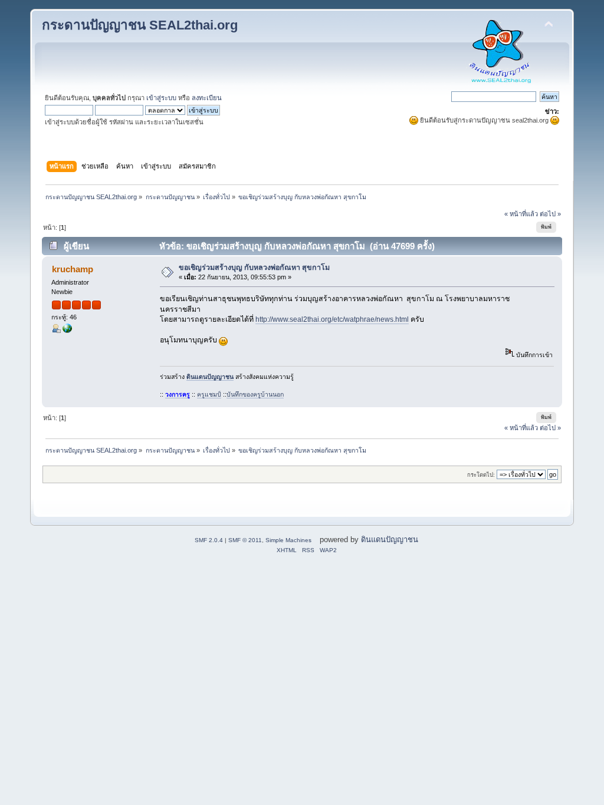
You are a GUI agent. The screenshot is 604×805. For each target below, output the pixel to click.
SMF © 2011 (245, 540)
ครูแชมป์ (209, 394)
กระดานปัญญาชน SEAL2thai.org (140, 25)
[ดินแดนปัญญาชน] (67, 330)
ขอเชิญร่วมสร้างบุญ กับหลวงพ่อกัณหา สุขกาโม (254, 267)
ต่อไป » (550, 213)
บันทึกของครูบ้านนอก (255, 394)
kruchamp (72, 269)
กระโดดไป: (481, 474)
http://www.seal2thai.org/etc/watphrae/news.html (332, 319)
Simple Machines (288, 540)
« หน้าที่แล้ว (521, 213)
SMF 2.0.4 (209, 540)
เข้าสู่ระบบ (161, 97)
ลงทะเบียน (207, 97)
